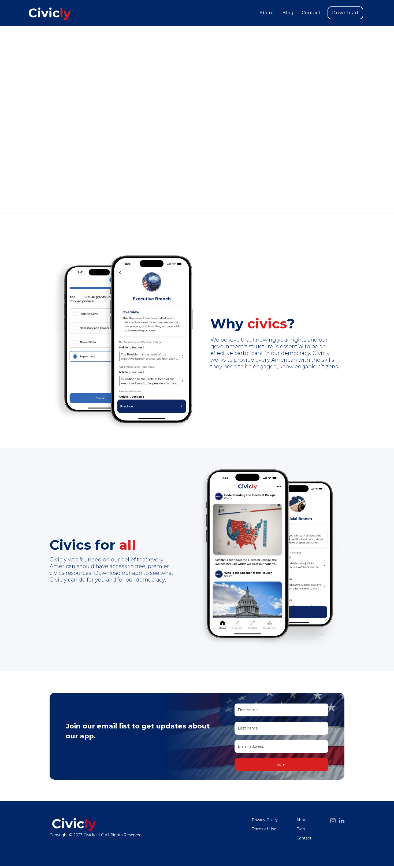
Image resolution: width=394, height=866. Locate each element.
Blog (288, 12)
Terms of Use (264, 829)
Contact (311, 12)
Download (345, 12)
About (266, 12)
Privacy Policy (265, 820)
